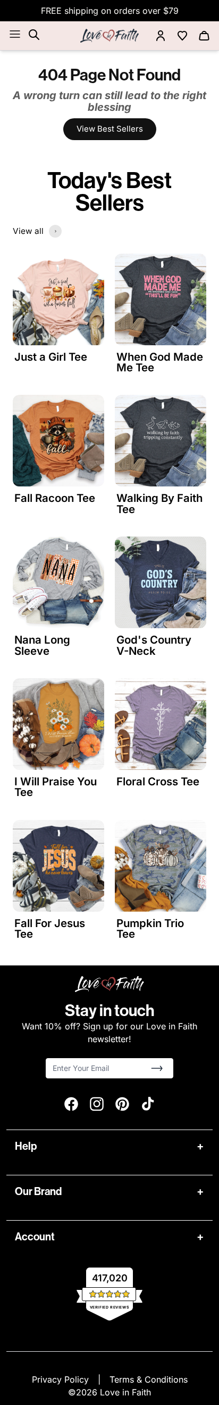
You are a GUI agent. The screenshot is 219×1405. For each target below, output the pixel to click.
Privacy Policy (61, 1379)
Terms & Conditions (149, 1379)
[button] (157, 1068)
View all (28, 231)
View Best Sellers (110, 129)
